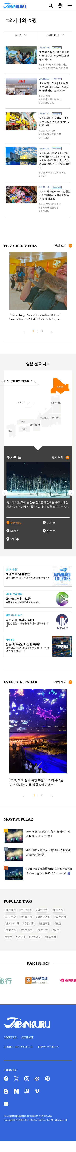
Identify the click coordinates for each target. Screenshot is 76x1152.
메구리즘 (44, 138)
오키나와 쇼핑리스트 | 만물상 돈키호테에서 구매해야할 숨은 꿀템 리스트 (54, 195)
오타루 (14, 539)
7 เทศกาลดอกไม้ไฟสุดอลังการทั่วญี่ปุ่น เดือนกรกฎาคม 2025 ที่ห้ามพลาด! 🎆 (49, 871)
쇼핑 (49, 64)
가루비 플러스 (59, 172)
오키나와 (44, 211)
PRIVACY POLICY (48, 1047)
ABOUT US (10, 1037)
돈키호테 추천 (54, 204)
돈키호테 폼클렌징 (49, 207)
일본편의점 (43, 916)
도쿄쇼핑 (11, 930)
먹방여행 (51, 936)
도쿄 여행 (27, 930)
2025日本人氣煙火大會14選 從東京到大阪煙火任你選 (48, 852)
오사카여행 (12, 923)
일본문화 (42, 910)
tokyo (9, 936)
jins (48, 95)
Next (52, 331)
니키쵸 (14, 530)
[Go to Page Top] (68, 1144)
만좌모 (43, 176)
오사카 (21, 936)
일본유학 (43, 930)
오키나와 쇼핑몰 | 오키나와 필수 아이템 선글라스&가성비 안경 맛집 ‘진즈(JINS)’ (54, 87)
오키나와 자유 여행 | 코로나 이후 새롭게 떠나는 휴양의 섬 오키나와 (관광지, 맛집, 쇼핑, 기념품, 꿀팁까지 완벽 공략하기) (54, 160)
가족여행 (11, 916)
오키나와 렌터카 (60, 68)
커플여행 (27, 916)
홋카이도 (16, 522)
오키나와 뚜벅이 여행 (50, 99)
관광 (42, 64)
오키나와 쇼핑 (47, 103)
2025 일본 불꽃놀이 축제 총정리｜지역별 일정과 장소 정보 (48, 833)
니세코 (50, 522)
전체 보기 (60, 245)
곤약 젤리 (51, 130)
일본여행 (11, 910)
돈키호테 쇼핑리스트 (50, 134)
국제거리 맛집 (60, 64)
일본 (56, 930)
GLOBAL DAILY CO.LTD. (18, 1047)
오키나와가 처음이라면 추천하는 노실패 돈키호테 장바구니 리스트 (54, 122)
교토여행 (35, 936)
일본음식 (61, 916)
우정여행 (29, 923)
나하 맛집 (45, 68)
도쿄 (58, 923)
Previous (24, 331)
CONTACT (27, 1037)
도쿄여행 (27, 910)
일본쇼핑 (58, 910)
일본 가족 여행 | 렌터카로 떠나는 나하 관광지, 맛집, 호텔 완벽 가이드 (54, 56)
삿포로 (50, 530)
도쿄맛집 (45, 923)
